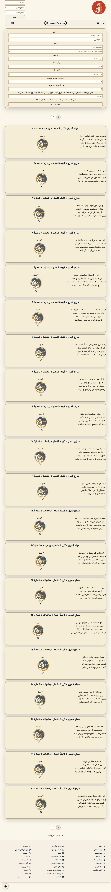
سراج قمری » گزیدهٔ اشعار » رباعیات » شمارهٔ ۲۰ (55, 789)
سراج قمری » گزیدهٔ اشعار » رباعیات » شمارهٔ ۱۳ (55, 545)
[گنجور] (98, 7)
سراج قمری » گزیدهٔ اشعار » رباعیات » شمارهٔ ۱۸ (55, 719)
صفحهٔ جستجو (37, 92)
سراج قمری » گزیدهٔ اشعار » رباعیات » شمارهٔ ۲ (55, 163)
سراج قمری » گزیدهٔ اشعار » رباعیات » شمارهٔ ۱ (55, 129)
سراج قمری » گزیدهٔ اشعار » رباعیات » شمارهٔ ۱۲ (55, 511)
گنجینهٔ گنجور (56, 860)
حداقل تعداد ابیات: (55, 78)
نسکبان (58, 877)
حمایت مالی (23, 856)
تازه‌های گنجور (98, 870)
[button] (103, 23)
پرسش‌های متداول (21, 849)
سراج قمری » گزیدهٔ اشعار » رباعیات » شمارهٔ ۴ (55, 233)
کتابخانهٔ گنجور (56, 856)
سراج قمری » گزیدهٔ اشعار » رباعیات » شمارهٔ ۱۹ (55, 754)
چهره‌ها (25, 853)
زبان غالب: (55, 62)
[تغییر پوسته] (6, 886)
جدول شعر (99, 853)
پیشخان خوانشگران (54, 870)
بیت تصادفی (98, 849)
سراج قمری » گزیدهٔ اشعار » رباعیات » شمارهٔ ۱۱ (55, 476)
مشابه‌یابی (99, 866)
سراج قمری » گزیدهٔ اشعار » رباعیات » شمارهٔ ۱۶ (55, 650)
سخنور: (56, 32)
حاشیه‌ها (99, 863)
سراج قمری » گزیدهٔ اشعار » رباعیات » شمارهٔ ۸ (55, 372)
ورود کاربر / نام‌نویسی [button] (57, 23)
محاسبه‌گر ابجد (55, 863)
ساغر (59, 853)
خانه (101, 846)
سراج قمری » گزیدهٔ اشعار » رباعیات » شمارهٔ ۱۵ (55, 615)
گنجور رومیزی (56, 849)
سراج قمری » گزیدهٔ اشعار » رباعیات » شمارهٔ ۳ (56, 198)
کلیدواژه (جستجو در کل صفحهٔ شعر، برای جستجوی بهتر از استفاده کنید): (55, 92)
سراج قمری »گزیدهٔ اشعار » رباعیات (49, 100)
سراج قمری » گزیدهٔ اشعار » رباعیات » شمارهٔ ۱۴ (55, 580)
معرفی (25, 846)
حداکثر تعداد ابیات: (55, 85)
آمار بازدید (24, 866)
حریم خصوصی (23, 877)
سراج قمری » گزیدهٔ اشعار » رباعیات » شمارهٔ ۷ (55, 337)
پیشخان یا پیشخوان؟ (54, 873)
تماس (26, 873)
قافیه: (55, 55)
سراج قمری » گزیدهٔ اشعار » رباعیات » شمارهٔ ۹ (55, 407)
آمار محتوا (24, 860)
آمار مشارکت (23, 863)
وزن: (55, 43)
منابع (26, 870)
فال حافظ (99, 856)
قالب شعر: (55, 70)
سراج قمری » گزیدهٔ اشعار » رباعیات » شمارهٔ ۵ (55, 268)
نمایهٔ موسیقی (98, 860)
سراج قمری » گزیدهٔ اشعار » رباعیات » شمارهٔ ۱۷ (55, 684)
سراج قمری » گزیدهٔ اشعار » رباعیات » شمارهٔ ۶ (55, 302)
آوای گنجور (57, 866)
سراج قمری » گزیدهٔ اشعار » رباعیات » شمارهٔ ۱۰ (55, 441)
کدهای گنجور (56, 846)
